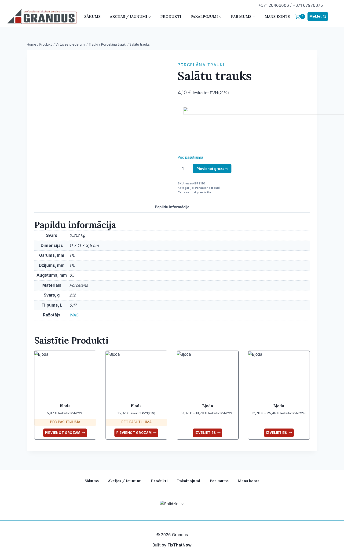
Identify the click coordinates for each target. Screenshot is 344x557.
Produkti (170, 16)
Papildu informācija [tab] (172, 207)
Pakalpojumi (188, 480)
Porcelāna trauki (201, 64)
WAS (73, 315)
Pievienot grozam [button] (63, 433)
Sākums (92, 16)
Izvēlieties (205, 433)
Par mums (219, 480)
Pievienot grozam (212, 168)
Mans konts (277, 16)
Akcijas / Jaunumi (125, 480)
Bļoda (65, 405)
